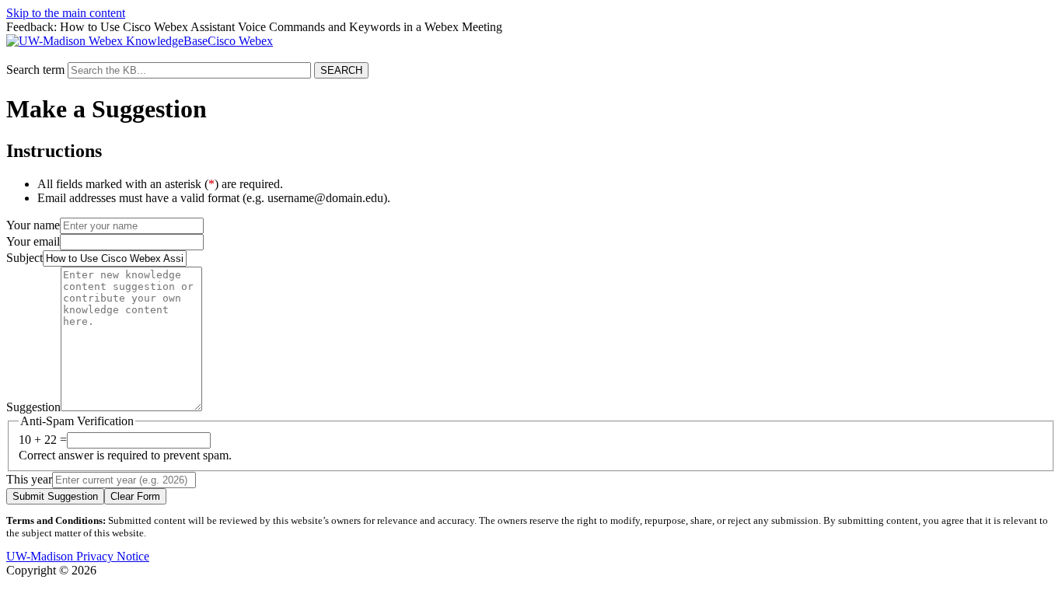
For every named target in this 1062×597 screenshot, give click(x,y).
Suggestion (33, 407)
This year (29, 479)
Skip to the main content (65, 12)
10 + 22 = (43, 439)
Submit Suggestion (55, 496)
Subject (24, 257)
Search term (35, 69)
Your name (33, 225)
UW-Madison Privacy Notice (77, 556)
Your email (33, 241)
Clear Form (135, 496)
